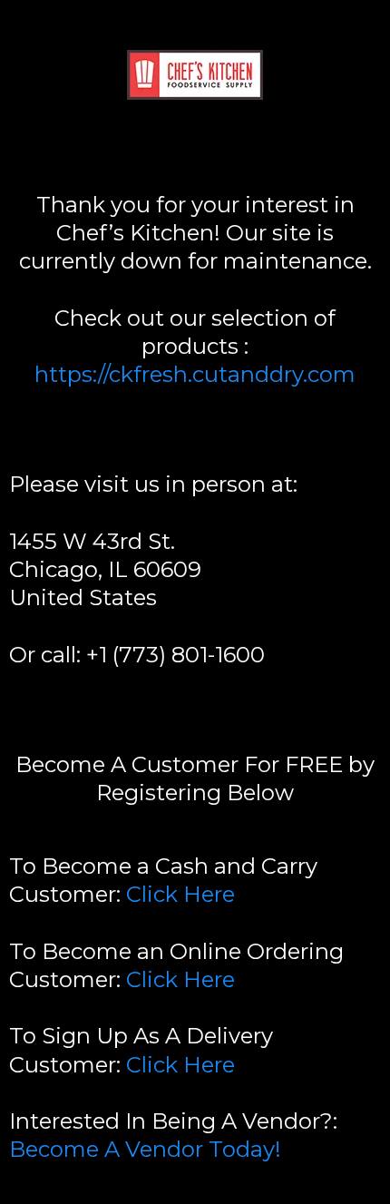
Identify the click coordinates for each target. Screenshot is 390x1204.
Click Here (180, 894)
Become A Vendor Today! (145, 1149)
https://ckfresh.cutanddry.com (195, 374)
